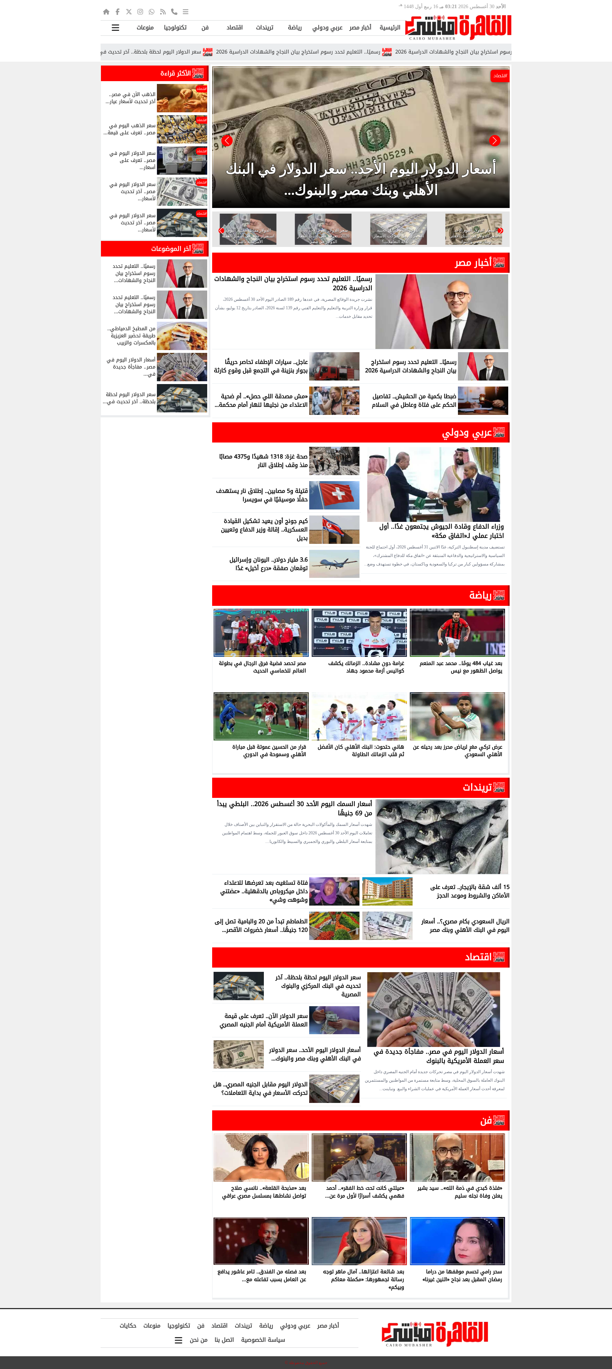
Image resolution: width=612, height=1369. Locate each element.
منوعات (145, 27)
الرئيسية (390, 27)
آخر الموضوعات (171, 249)
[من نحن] (174, 11)
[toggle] (115, 28)
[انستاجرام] (140, 11)
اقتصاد (235, 27)
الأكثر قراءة (175, 73)
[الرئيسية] (106, 11)
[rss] (163, 11)
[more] (185, 11)
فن (205, 27)
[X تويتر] (129, 11)
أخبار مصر (361, 27)
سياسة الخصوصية (263, 1339)
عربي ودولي (327, 27)
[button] (227, 140)
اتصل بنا (224, 1339)
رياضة (295, 27)
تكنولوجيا (175, 27)
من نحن (199, 1339)
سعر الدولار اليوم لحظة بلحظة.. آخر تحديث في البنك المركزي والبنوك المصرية (176, 52)
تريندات (264, 27)
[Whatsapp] (151, 11)
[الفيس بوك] (117, 11)
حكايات (128, 1325)
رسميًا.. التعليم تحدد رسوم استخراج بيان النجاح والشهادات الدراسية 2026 (359, 52)
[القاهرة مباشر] (458, 28)
